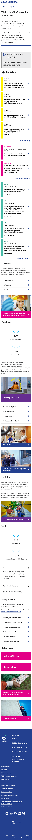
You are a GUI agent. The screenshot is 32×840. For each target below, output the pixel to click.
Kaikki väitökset (22, 258)
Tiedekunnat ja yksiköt (10, 7)
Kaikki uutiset (23, 141)
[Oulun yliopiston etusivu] (14, 1)
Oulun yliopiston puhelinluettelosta (11, 612)
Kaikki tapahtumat (21, 178)
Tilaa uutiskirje (6, 773)
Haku (6, 835)
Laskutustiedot (6, 779)
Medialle (4, 770)
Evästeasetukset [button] (6, 792)
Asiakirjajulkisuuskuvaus (9, 795)
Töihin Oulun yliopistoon (9, 776)
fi (23, 837)
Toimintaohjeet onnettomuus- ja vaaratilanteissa (11, 803)
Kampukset (5, 798)
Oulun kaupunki (6, 807)
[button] (28, 836)
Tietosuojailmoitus (7, 789)
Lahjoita (14, 835)
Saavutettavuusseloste (8, 785)
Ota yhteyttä (5, 766)
